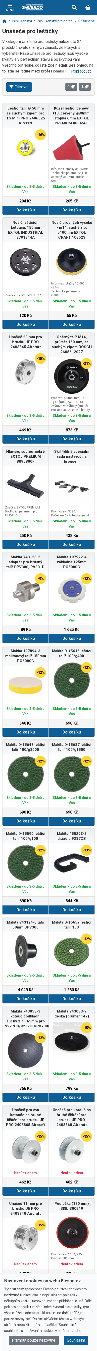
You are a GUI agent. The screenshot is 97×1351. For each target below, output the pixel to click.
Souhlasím (76, 1340)
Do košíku (25, 210)
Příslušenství (22, 21)
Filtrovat (21, 86)
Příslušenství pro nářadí (55, 21)
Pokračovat (81, 71)
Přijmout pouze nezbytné (33, 1340)
